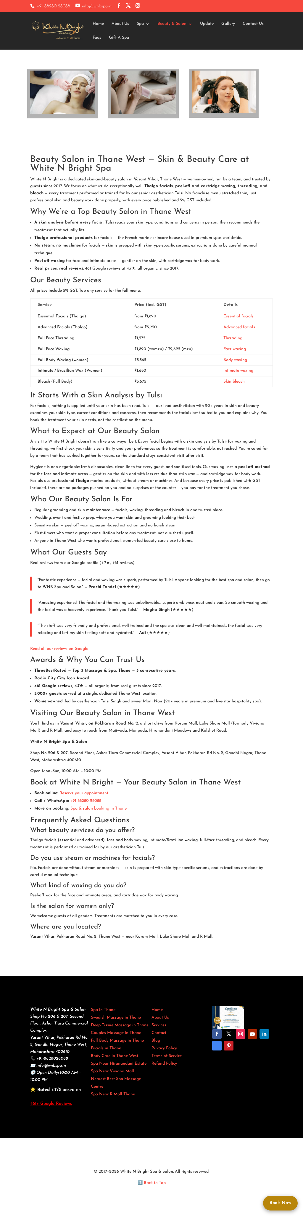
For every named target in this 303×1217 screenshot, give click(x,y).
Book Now (280, 1203)
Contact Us (253, 24)
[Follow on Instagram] (240, 1034)
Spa (140, 24)
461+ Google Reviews (51, 1104)
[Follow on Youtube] (252, 1034)
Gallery (228, 24)
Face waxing (234, 349)
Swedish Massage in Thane (116, 1017)
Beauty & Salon (171, 24)
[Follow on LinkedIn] (264, 1034)
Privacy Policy (164, 1048)
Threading (232, 338)
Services (159, 1025)
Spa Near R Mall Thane (113, 1094)
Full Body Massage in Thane (117, 1040)
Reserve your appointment (83, 793)
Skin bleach (234, 381)
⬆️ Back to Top (152, 1183)
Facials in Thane (106, 1048)
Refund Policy (164, 1063)
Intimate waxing (238, 370)
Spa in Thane (103, 1010)
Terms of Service (167, 1056)
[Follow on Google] (217, 1045)
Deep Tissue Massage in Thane (120, 1025)
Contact (159, 1033)
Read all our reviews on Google (59, 649)
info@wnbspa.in (51, 1065)
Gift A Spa (119, 38)
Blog (156, 1040)
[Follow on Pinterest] (228, 1045)
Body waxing (235, 360)
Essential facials (238, 316)
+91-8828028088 (52, 1058)
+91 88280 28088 (53, 6)
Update (207, 24)
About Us (120, 24)
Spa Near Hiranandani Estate (118, 1063)
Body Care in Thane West (114, 1056)
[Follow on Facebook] (217, 1034)
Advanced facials (239, 327)
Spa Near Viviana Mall (112, 1071)
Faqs (97, 38)
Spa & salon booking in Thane (98, 808)
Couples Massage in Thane (116, 1033)
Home (98, 24)
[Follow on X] (228, 1034)
